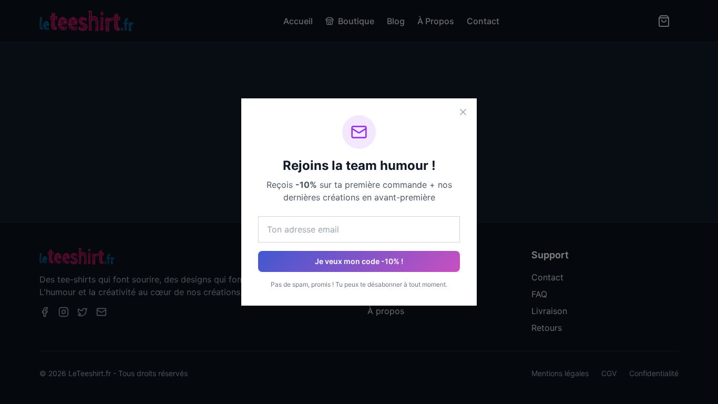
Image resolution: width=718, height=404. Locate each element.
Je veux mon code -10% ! (359, 261)
